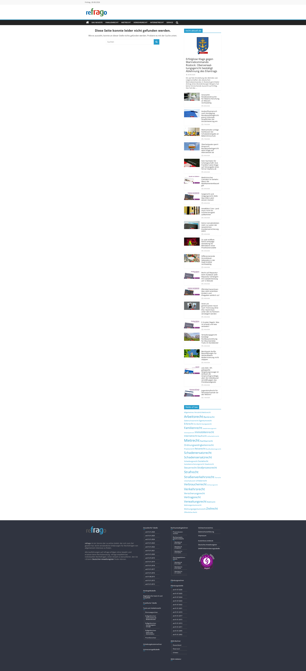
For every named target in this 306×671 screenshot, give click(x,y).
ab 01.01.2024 (150, 539)
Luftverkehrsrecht (213, 436)
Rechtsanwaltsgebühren (179, 528)
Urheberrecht (201, 480)
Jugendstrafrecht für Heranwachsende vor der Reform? (209, 392)
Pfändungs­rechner (177, 580)
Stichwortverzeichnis (205, 528)
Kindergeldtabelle (149, 591)
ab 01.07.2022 (177, 605)
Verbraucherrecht (195, 484)
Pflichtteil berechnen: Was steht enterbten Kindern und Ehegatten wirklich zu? (210, 292)
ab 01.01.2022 (150, 547)
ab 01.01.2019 (150, 562)
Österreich (176, 649)
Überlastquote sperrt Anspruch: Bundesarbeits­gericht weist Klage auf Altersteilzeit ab (210, 148)
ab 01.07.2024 (177, 597)
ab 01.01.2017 (150, 569)
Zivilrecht (212, 508)
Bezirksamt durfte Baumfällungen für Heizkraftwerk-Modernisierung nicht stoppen (210, 355)
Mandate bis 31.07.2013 (178, 551)
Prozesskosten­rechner (178, 532)
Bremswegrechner (151, 612)
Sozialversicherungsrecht (194, 464)
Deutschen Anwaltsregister (103, 559)
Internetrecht (157, 22)
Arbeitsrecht (193, 416)
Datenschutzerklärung (206, 532)
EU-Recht (197, 424)
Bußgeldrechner (150, 617)
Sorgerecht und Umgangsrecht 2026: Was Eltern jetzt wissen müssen (209, 197)
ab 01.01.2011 (177, 627)
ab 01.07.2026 (177, 590)
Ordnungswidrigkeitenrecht (199, 445)
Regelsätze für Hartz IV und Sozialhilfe (152, 597)
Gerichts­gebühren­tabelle (179, 558)
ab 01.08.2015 (150, 577)
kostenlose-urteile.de (205, 541)
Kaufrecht (202, 436)
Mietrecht (126, 22)
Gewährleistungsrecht (209, 428)
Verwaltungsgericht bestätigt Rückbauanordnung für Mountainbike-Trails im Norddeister (210, 339)
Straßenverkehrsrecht (199, 477)
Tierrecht (218, 477)
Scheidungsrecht (191, 461)
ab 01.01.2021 (150, 551)
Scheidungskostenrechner (152, 644)
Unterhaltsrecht (189, 481)
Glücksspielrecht (189, 432)
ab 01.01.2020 (150, 554)
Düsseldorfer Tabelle (150, 528)
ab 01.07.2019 (150, 558)
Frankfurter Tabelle (150, 603)
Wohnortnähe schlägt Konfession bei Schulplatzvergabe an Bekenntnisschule (210, 133)
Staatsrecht (209, 464)
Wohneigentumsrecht (192, 505)
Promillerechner (150, 638)
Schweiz (175, 653)
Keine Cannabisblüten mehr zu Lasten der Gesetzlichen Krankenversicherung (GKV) (210, 227)
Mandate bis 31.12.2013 (178, 572)
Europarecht (207, 424)
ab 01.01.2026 (150, 532)
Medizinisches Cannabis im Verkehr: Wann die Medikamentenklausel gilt (210, 181)
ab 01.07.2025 (177, 593)
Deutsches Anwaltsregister (207, 545)
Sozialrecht (203, 461)
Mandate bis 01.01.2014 (178, 567)
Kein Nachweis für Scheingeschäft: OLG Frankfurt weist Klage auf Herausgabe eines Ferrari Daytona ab (210, 165)
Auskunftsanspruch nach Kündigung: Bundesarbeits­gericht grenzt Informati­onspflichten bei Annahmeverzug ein (210, 116)
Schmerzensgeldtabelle (151, 649)
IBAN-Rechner (176, 641)
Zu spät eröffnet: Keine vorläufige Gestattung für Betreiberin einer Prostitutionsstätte (208, 243)
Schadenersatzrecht (198, 453)
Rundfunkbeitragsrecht (213, 449)
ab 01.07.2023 (177, 601)
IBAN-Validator (176, 659)
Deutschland (177, 645)
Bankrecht (209, 417)
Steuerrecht (190, 467)
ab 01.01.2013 (150, 584)
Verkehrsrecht (140, 22)
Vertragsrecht (192, 497)
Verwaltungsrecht (195, 501)
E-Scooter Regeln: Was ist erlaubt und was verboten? (210, 324)
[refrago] (87, 22)
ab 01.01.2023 (150, 543)
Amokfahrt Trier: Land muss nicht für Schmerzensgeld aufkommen (210, 211)
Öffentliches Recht (190, 512)
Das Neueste (97, 22)
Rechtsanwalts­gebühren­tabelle (178, 538)
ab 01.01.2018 (150, 565)
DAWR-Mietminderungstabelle (209, 548)
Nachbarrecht (206, 441)
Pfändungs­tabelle (177, 586)
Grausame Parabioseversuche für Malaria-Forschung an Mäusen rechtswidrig (210, 99)
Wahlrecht (211, 502)
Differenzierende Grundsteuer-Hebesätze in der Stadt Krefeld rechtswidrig (208, 260)
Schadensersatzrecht (198, 457)
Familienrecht (111, 22)
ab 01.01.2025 (150, 536)
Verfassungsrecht (212, 485)
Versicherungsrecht (194, 493)
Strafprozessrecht (207, 467)
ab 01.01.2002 (177, 634)
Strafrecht (191, 472)
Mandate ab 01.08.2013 (178, 547)
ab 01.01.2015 (150, 580)
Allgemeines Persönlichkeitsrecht (197, 412)
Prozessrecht (189, 449)
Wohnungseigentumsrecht (195, 509)
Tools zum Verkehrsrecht (152, 608)
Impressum (202, 535)
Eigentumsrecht (205, 420)
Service (170, 22)
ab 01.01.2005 (177, 631)
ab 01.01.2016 (150, 573)
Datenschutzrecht (191, 420)
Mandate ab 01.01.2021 (178, 542)
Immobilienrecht (204, 432)
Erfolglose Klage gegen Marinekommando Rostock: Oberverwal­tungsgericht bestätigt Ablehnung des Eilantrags (201, 65)
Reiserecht (200, 448)
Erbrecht (188, 423)
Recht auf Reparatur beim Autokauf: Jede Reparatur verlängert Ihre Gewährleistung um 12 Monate (209, 276)
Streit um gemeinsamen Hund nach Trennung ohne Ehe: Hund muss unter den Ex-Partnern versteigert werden (210, 309)
